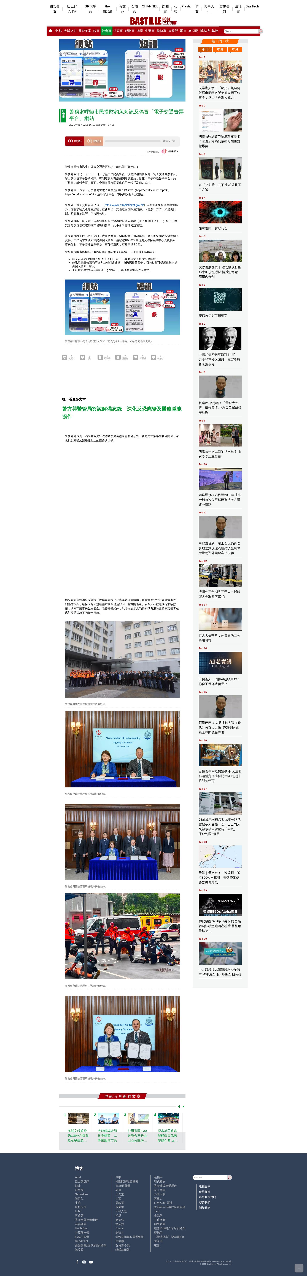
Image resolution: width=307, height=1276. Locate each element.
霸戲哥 (119, 1202)
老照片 (119, 1232)
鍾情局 (79, 1190)
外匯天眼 (159, 1194)
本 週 (220, 49)
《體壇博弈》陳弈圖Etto (169, 1236)
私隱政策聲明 (207, 1197)
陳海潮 (158, 1241)
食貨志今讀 (122, 1245)
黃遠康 (79, 1215)
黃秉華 (119, 1207)
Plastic (186, 6)
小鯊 (118, 1198)
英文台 (122, 8)
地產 (140, 31)
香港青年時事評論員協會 (169, 1207)
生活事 (238, 8)
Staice (119, 1228)
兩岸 (183, 31)
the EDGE (107, 8)
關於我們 (204, 1207)
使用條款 (204, 1191)
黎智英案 (85, 31)
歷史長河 (224, 8)
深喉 (118, 1177)
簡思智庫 (159, 1224)
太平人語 (121, 1211)
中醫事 (150, 31)
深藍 (78, 1185)
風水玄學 (80, 1207)
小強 (78, 1202)
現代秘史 (159, 1181)
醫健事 (161, 31)
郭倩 (118, 1190)
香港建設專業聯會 (165, 1185)
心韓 (175, 8)
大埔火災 (70, 31)
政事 (96, 31)
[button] (178, 1106)
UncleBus (81, 1228)
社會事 (106, 31)
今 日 (205, 49)
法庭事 (118, 31)
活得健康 (80, 1224)
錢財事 (130, 31)
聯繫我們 (204, 1202)
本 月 (235, 49)
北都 (58, 31)
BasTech (252, 6)
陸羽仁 (79, 1198)
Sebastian (81, 1194)
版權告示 (204, 1186)
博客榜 (205, 31)
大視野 (173, 31)
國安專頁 (55, 8)
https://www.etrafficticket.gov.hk (124, 205)
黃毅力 (158, 1198)
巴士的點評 (82, 1181)
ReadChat (81, 1241)
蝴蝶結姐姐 (122, 1249)
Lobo (78, 1211)
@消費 (193, 31)
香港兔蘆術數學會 (86, 1219)
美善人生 (209, 8)
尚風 (118, 1215)
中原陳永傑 (82, 1232)
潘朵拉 (119, 1224)
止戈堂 (119, 1194)
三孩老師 (159, 1219)
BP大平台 (90, 8)
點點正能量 (82, 1236)
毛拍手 (158, 1177)
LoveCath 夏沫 (163, 1202)
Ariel (78, 1177)
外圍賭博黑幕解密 (126, 1181)
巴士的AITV (72, 8)
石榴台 (134, 8)
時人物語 (159, 1190)
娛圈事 (165, 8)
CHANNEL (150, 6)
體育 (197, 8)
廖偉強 (119, 1219)
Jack (157, 1211)
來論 (157, 1245)
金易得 (158, 1215)
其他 (215, 31)
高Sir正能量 (122, 1185)
